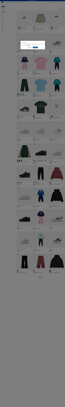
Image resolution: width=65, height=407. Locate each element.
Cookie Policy (28, 45)
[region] (32, 45)
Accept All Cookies (35, 47)
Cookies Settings (29, 47)
